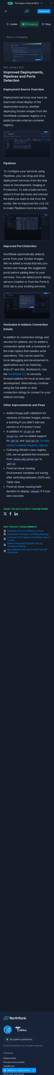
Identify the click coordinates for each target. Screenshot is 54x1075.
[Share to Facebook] (10, 513)
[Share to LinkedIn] (16, 513)
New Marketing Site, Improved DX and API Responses (27, 551)
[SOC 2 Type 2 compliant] (7, 1030)
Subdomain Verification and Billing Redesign (28, 534)
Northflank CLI (17, 374)
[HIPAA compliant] (20, 1030)
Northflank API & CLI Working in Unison (25, 531)
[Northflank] (14, 1019)
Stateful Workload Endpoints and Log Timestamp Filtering (24, 544)
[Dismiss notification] (51, 3)
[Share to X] (5, 513)
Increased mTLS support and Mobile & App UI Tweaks (28, 538)
